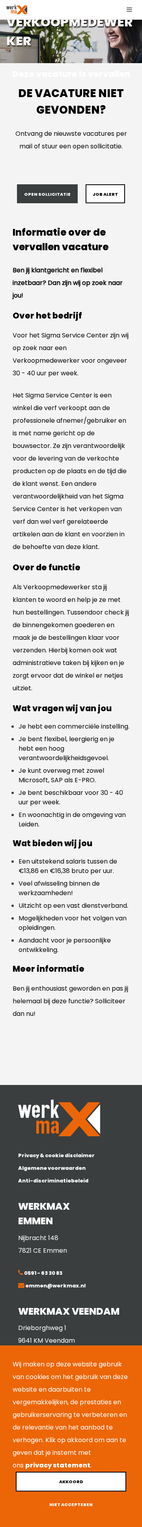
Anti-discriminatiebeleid (53, 1180)
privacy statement (57, 1465)
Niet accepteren (71, 1504)
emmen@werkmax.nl (55, 1285)
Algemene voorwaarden (52, 1168)
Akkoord (71, 1481)
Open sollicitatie (47, 194)
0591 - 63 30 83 (42, 1273)
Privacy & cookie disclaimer (56, 1155)
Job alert (105, 194)
